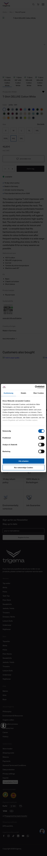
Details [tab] (23, 393)
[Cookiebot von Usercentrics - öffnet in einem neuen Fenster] (34, 387)
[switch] (41, 438)
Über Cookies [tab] (38, 393)
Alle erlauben (23, 461)
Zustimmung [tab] (8, 393)
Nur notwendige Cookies (23, 468)
